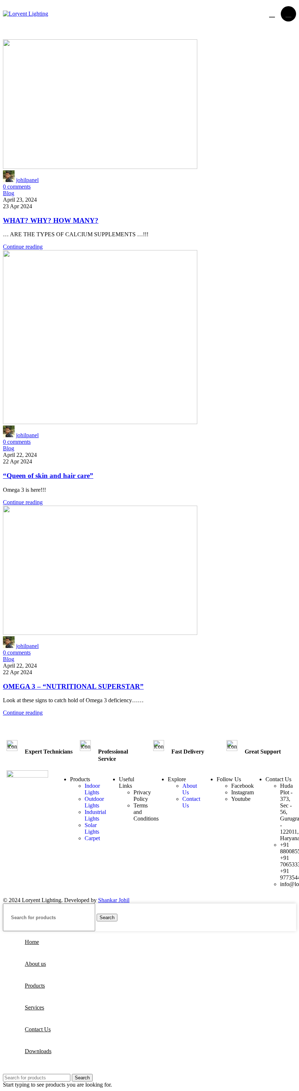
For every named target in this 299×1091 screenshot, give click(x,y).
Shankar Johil (113, 900)
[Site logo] (25, 14)
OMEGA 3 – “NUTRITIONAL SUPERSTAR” (73, 686)
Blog (8, 193)
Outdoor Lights (94, 802)
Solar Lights (92, 828)
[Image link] (27, 775)
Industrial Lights (95, 815)
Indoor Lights (92, 789)
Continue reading (23, 247)
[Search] (271, 14)
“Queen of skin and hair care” (48, 475)
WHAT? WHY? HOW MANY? (50, 220)
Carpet (92, 838)
